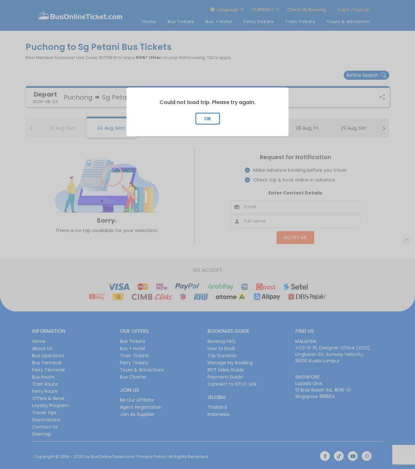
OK (207, 118)
